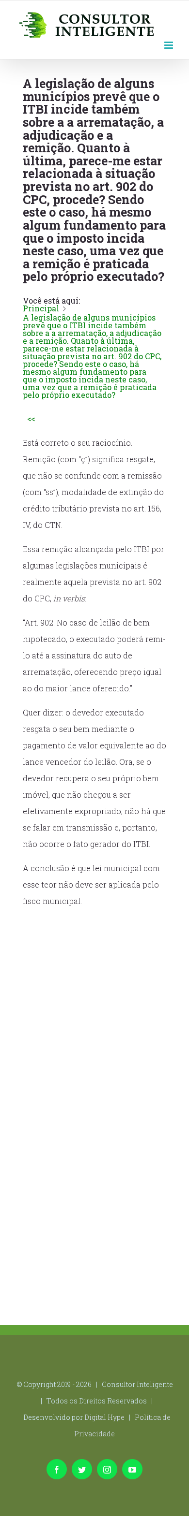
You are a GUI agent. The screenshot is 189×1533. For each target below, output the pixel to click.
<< (31, 418)
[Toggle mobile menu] (169, 44)
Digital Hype (104, 1417)
